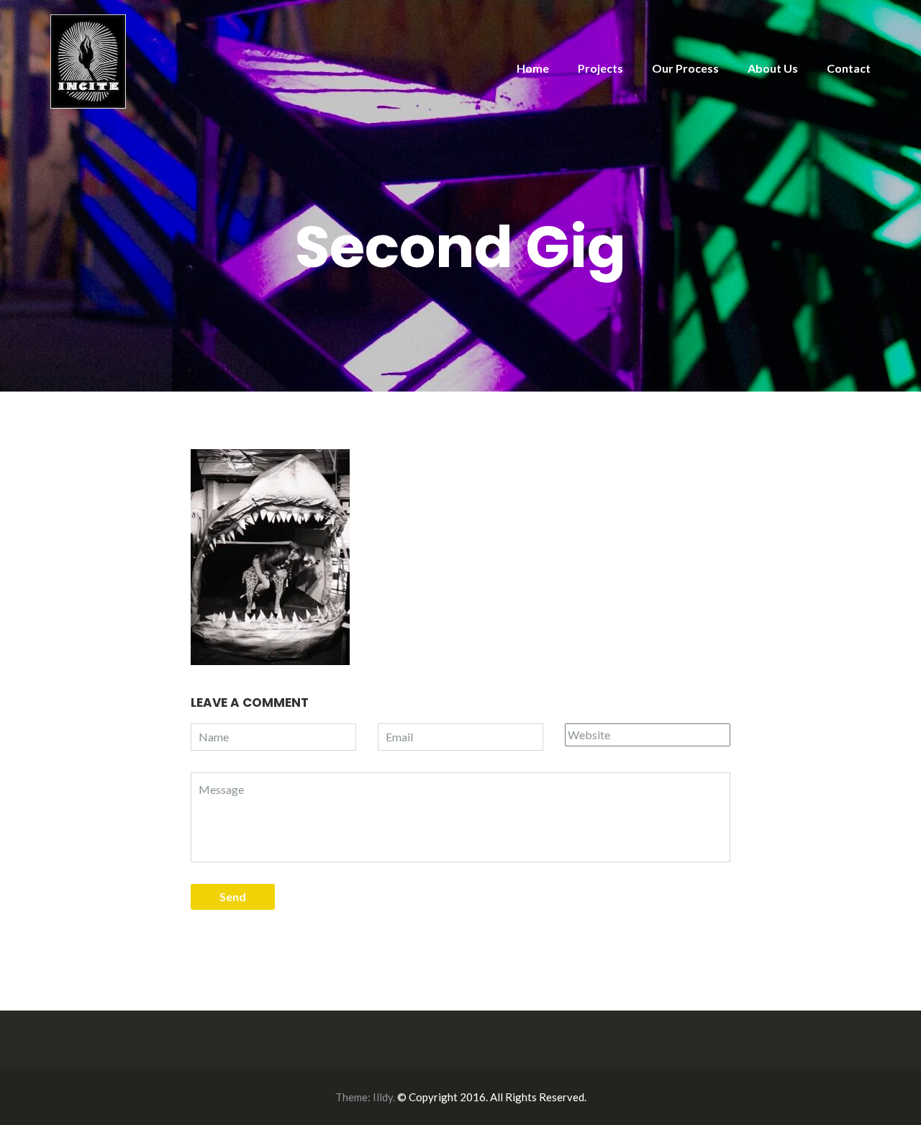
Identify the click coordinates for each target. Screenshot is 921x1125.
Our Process (685, 68)
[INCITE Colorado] (88, 60)
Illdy (383, 1096)
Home (533, 68)
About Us (773, 68)
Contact (849, 68)
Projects (600, 68)
